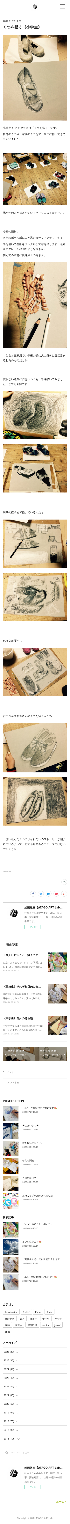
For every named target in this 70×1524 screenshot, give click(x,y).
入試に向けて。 (30, 1177)
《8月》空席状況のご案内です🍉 (39, 1107)
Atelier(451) (8, 871)
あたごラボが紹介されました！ (38, 1195)
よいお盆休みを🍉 (32, 1241)
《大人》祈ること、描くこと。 (22, 955)
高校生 (33, 1318)
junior (57, 1325)
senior (45, 1325)
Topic (49, 1312)
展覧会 (18, 1325)
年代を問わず (29, 1160)
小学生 (58, 1318)
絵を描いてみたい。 (32, 1142)
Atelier (26, 1312)
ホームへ (61, 1501)
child (7, 1331)
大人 (22, 1318)
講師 (7, 1325)
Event (38, 1312)
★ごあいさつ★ (30, 1125)
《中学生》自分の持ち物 (18, 1018)
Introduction (11, 1312)
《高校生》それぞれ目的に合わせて (24, 986)
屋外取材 (32, 1325)
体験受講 (9, 1318)
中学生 (45, 1318)
